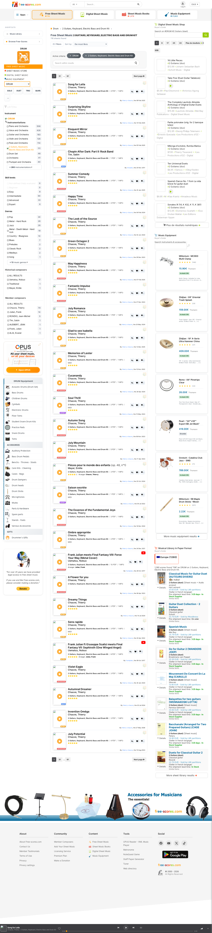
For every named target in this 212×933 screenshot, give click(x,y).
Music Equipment (100, 856)
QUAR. (38, 91)
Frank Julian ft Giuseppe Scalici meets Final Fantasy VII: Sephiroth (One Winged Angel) (95, 647)
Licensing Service (62, 851)
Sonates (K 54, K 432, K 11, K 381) (184, 204)
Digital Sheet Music (101, 851)
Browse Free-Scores (18, 41)
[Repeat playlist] (141, 928)
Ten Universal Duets (178, 163)
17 (168, 43)
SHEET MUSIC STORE (16, 71)
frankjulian (129, 571)
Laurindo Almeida (184, 111)
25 (174, 43)
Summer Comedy (78, 175)
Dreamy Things (77, 601)
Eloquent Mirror (77, 131)
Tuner (126, 863)
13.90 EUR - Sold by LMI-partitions (185, 684)
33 (180, 43)
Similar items (174, 599)
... (8, 98)
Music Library (16, 34)
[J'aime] (59, 928)
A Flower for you (78, 579)
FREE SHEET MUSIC (15, 66)
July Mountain (77, 444)
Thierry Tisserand (183, 152)
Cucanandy (77, 377)
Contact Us (24, 846)
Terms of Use (25, 856)
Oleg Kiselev (192, 170)
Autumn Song (77, 422)
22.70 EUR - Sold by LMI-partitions (185, 762)
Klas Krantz (173, 196)
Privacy (23, 860)
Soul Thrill (77, 399)
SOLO (9, 91)
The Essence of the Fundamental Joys (91, 511)
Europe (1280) (168, 557)
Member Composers (63, 842)
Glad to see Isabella (80, 332)
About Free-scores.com (30, 842)
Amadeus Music (188, 196)
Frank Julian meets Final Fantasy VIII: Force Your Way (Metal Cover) (95, 557)
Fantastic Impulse (79, 287)
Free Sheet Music (100, 842)
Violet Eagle (77, 668)
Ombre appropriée (79, 534)
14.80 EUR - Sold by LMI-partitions (185, 738)
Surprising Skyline (79, 108)
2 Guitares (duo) (176, 63)
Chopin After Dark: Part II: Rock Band (90, 153)
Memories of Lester (80, 355)
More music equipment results (182, 536)
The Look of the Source (82, 220)
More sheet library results (181, 775)
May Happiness (77, 265)
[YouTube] (169, 843)
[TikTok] (184, 843)
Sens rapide (77, 623)
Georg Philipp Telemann (187, 131)
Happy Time (77, 198)
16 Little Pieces (175, 60)
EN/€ (194, 4)
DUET (19, 91)
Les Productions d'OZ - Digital (183, 173)
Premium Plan (60, 856)
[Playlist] (208, 928)
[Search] (135, 63)
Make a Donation (62, 860)
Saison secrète (77, 489)
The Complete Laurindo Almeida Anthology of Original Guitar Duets (184, 103)
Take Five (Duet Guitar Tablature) (184, 78)
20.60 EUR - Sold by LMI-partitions (185, 710)
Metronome (128, 849)
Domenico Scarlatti (185, 211)
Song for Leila (77, 86)
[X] (176, 843)
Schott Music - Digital (179, 70)
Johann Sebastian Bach (187, 66)
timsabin (130, 168)
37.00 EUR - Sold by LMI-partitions (185, 589)
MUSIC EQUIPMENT (15, 79)
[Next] (133, 927)
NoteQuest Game (131, 854)
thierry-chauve (127, 100)
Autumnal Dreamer (79, 691)
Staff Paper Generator (133, 859)
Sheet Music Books (101, 846)
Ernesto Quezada (166, 134)
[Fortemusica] (160, 872)
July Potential (77, 735)
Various (178, 170)
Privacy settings (27, 865)
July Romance (77, 310)
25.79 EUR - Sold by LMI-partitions (185, 634)
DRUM (11, 118)
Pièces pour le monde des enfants (97, 467)
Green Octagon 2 (78, 243)
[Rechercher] (138, 4)
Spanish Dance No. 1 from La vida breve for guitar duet (184, 182)
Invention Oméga (78, 713)
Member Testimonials (29, 851)
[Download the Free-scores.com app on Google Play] (175, 854)
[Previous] (118, 927)
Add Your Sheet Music (64, 846)
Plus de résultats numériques (183, 225)
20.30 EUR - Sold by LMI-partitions (185, 659)
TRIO (28, 91)
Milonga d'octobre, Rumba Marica (184, 146)
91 (68, 76)
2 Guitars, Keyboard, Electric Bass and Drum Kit (110, 55)
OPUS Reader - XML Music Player (136, 843)
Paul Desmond (171, 90)
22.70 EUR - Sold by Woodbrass (183, 616)
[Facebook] (161, 843)
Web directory (130, 868)
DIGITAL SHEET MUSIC (17, 75)
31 (60, 76)
